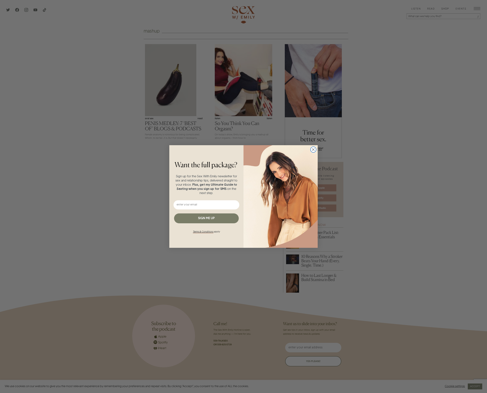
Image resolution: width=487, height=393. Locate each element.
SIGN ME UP (206, 218)
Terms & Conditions (203, 232)
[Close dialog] (313, 149)
